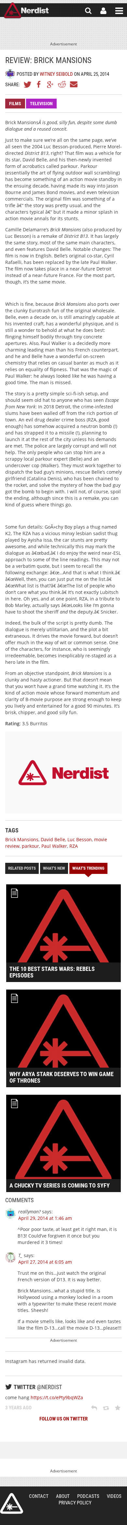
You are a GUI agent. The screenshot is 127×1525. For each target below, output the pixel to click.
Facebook (39, 84)
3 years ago (18, 1408)
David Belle (53, 839)
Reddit (62, 84)
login (103, 11)
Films (15, 103)
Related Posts (22, 868)
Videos (114, 1496)
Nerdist (26, 10)
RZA (73, 846)
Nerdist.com (11, 1503)
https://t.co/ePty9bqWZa (57, 1397)
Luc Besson (79, 839)
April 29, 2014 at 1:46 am (45, 1218)
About (63, 1496)
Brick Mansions (21, 839)
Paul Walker (54, 846)
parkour (30, 846)
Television (41, 103)
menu (119, 11)
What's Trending (88, 868)
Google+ (50, 84)
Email (73, 84)
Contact (39, 1496)
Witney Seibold (56, 74)
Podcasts (88, 1496)
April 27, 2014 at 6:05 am (45, 1262)
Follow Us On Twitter (63, 1419)
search (88, 11)
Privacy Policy (75, 1503)
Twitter (27, 84)
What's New (54, 868)
